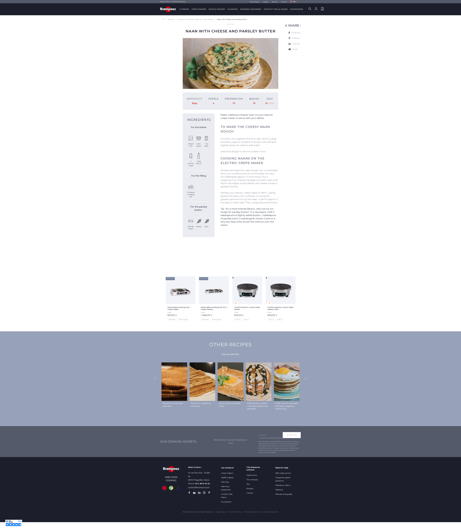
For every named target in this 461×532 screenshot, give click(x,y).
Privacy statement (252, 512)
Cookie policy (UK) (270, 512)
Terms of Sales (235, 512)
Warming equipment (251, 9)
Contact (284, 2)
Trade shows (251, 475)
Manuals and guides (283, 494)
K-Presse (184, 9)
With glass (172, 319)
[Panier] (322, 9)
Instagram (204, 492)
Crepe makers (198, 9)
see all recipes (230, 354)
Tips (248, 484)
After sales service (283, 473)
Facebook (189, 492)
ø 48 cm (279, 319)
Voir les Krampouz (284, 267)
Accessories (296, 9)
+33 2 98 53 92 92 (202, 484)
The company (255, 2)
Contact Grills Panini (276, 9)
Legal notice (220, 512)
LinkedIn (199, 492)
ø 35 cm (237, 319)
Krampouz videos (282, 485)
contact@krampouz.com (198, 487)
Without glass (183, 319)
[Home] (164, 19)
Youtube (194, 492)
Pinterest (209, 492)
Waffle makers (217, 9)
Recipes (265, 2)
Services (274, 2)
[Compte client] (316, 9)
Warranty (279, 490)
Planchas (232, 9)
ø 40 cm (246, 319)
